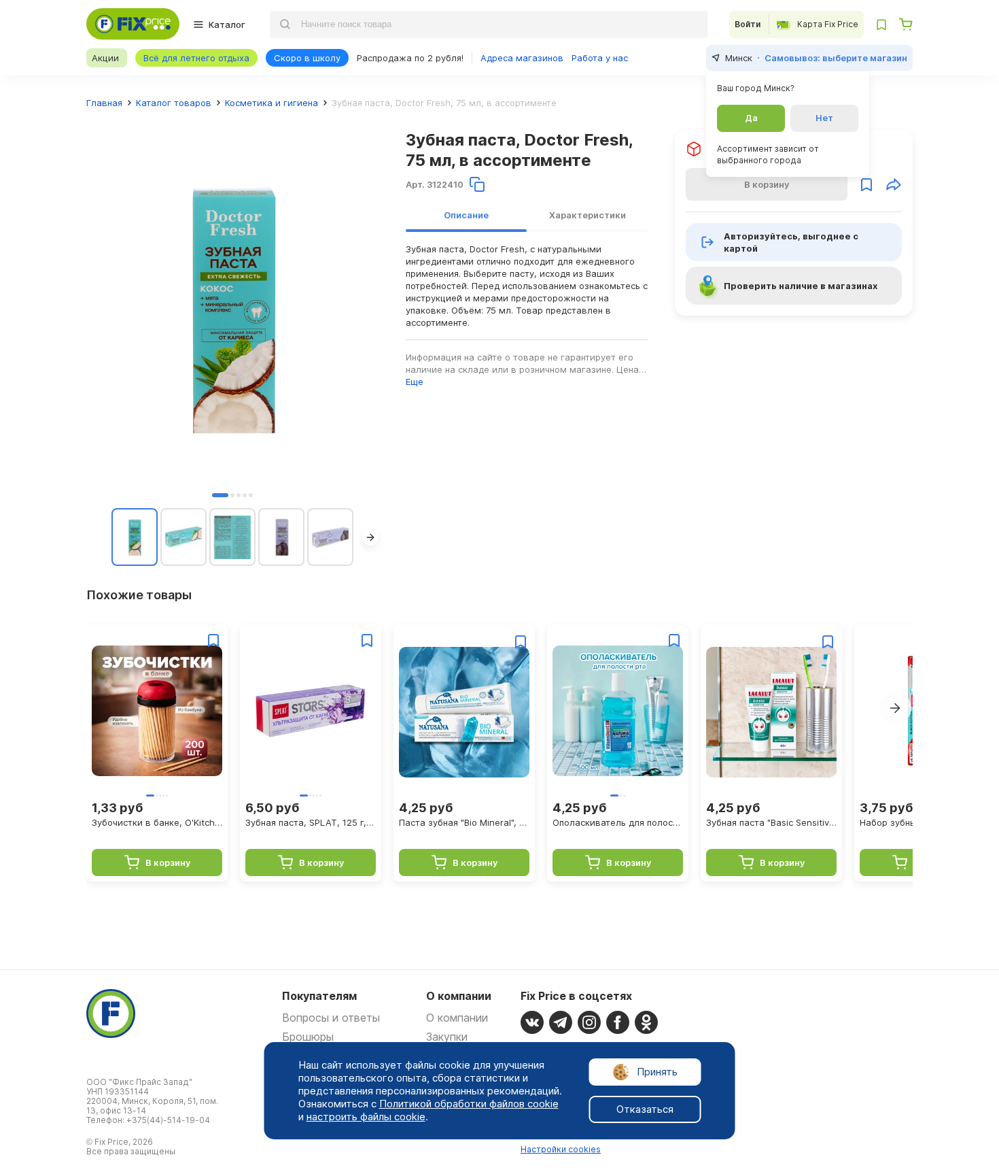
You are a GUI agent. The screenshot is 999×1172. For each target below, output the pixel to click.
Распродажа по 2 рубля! (410, 57)
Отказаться (644, 1109)
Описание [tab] (466, 215)
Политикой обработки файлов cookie (469, 1103)
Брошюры (308, 1036)
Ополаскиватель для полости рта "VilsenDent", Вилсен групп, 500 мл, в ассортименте (618, 822)
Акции (105, 57)
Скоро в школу (307, 57)
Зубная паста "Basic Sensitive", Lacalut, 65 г (771, 822)
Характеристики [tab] (587, 215)
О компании (457, 1017)
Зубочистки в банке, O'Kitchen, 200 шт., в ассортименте (157, 822)
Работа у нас (600, 57)
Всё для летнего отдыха (196, 57)
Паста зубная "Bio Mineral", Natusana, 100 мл (464, 822)
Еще (414, 381)
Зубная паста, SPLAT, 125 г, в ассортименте (310, 822)
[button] (220, 495)
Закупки (447, 1036)
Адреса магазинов (521, 57)
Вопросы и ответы (331, 1017)
